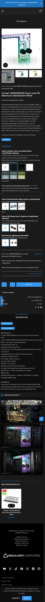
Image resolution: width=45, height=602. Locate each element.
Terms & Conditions (8, 577)
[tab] (22, 317)
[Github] (39, 568)
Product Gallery (8, 328)
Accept (27, 598)
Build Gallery (7, 323)
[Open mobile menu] (3, 11)
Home (3, 86)
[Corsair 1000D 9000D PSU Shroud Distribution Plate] (11, 499)
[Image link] (21, 555)
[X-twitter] (10, 568)
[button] (4, 49)
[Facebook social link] (36, 307)
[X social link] (38, 307)
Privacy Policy (6, 581)
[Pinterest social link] (41, 307)
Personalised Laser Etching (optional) (19, 186)
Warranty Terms (7, 585)
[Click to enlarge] (5, 65)
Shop (8, 86)
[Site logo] (22, 11)
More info (16, 598)
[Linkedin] (33, 568)
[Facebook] (21, 568)
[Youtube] (4, 568)
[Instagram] (27, 568)
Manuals (6, 139)
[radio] (5, 167)
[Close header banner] (40, 3)
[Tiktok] (16, 568)
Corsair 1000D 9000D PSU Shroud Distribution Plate (11, 513)
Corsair (39, 304)
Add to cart (29, 284)
